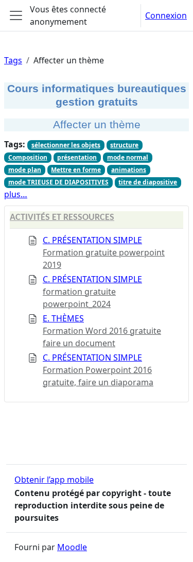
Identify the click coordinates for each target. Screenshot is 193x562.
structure (124, 145)
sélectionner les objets (65, 145)
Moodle (72, 547)
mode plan (24, 169)
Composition (27, 157)
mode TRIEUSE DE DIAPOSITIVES (58, 182)
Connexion (166, 15)
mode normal (127, 157)
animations (128, 169)
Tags (13, 60)
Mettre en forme (76, 169)
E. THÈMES (63, 318)
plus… (15, 194)
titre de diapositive (147, 182)
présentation (77, 157)
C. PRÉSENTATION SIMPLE (92, 240)
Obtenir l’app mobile (54, 479)
